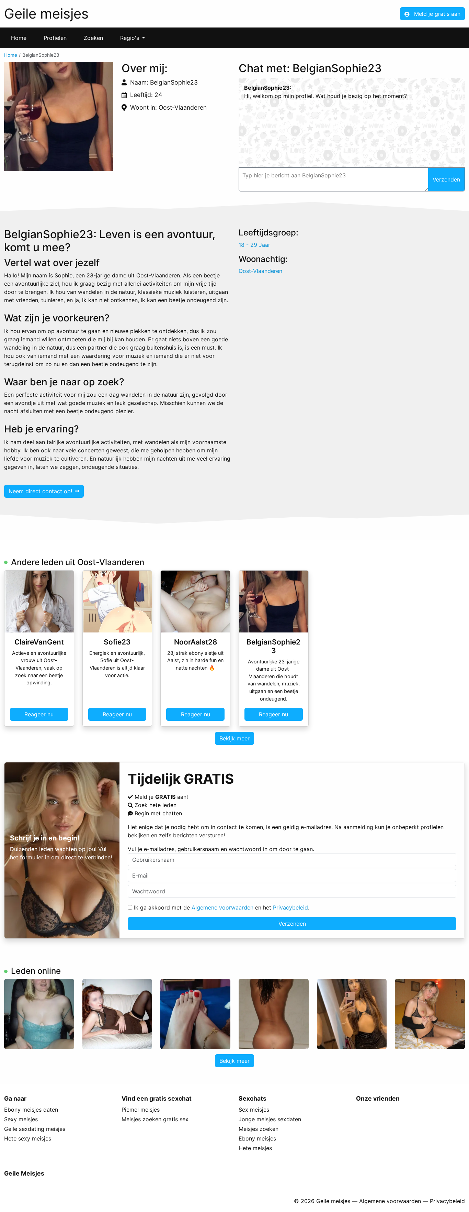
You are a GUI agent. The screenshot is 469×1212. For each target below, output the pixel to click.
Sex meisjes (254, 1109)
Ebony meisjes (257, 1138)
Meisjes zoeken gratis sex (155, 1119)
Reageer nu (39, 714)
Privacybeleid (290, 907)
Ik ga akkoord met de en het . (220, 907)
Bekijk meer (234, 738)
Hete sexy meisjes (27, 1138)
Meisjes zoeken (258, 1128)
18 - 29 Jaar (254, 244)
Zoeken (93, 37)
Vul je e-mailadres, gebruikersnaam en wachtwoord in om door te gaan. (221, 849)
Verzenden (292, 923)
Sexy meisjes (21, 1119)
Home (18, 37)
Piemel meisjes (141, 1109)
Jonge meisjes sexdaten (270, 1119)
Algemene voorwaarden (222, 907)
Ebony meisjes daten (31, 1109)
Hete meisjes (255, 1148)
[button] (58, 116)
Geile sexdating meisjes (34, 1128)
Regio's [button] (130, 37)
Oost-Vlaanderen (260, 270)
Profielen (55, 37)
